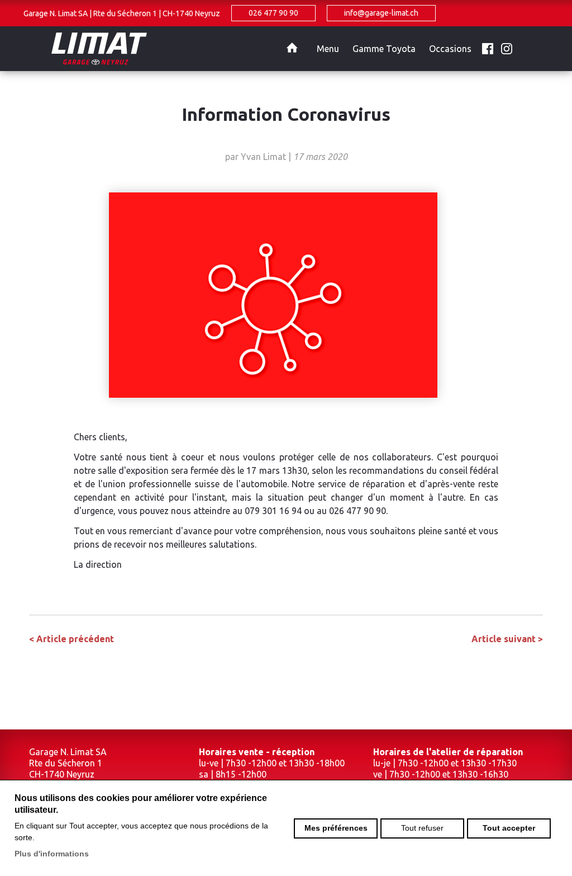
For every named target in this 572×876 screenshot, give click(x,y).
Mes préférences (336, 827)
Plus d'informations (52, 853)
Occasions (450, 49)
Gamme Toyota (384, 49)
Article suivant (507, 639)
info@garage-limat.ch (381, 12)
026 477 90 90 (273, 12)
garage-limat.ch (174, 48)
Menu (328, 49)
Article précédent (71, 639)
